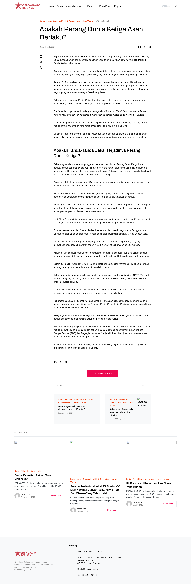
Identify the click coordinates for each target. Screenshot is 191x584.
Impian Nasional (53, 21)
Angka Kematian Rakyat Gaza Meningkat (33, 477)
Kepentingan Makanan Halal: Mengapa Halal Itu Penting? (72, 407)
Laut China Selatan (81, 204)
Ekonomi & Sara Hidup (83, 399)
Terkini (83, 21)
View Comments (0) (101, 373)
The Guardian (60, 111)
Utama (90, 21)
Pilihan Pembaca (28, 471)
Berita (42, 21)
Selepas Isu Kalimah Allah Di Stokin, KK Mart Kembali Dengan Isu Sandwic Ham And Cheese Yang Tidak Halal (95, 490)
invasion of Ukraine (135, 114)
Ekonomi (68, 399)
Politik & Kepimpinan (70, 21)
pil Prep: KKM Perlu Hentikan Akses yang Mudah (148, 485)
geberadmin (25, 494)
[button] (167, 6)
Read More (56, 496)
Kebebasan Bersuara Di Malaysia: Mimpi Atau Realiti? (121, 412)
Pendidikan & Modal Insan (144, 479)
